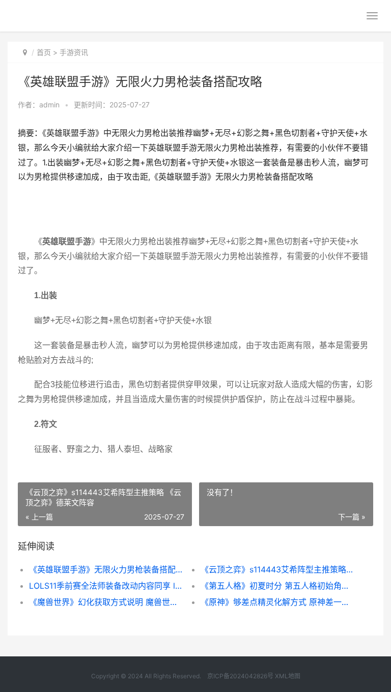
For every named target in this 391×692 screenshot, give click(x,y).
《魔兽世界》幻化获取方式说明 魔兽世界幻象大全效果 (106, 602)
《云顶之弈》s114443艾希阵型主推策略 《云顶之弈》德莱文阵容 (278, 569)
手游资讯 (74, 52)
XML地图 (287, 676)
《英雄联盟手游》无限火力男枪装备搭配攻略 (106, 569)
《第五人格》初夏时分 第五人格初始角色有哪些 (278, 586)
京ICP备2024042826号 (239, 676)
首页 (44, 52)
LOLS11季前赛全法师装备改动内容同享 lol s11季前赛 (106, 586)
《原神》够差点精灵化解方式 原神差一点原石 (278, 602)
